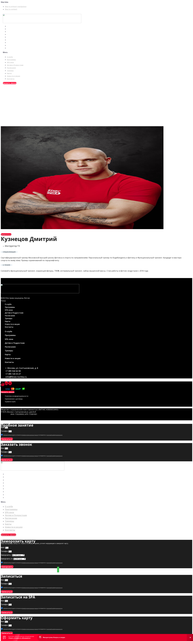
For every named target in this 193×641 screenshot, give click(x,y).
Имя (3, 427)
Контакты (11, 48)
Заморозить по (7, 559)
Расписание (12, 37)
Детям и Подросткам (16, 34)
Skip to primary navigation (15, 7)
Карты (10, 43)
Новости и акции (14, 45)
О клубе (11, 26)
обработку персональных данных (30, 435)
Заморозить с (6, 555)
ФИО (3, 547)
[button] (52, 52)
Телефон (4, 431)
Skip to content (11, 9)
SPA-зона (11, 32)
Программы (12, 29)
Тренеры (11, 40)
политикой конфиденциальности (54, 435)
